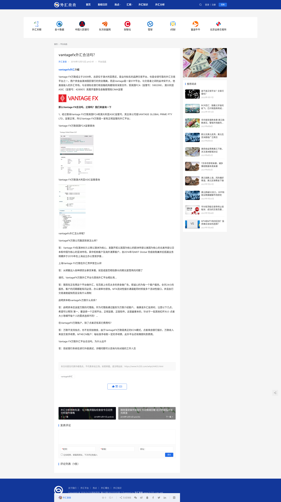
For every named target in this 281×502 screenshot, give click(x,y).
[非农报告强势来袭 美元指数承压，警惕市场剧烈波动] (192, 120)
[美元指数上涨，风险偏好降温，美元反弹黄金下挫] (192, 177)
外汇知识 (143, 4)
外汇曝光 (105, 488)
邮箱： (104, 449)
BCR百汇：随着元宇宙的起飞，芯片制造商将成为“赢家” (212, 108)
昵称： (65, 449)
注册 (214, 4)
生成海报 (126, 497)
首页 (88, 4)
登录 (207, 4)
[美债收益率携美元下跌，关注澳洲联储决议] (192, 148)
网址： (143, 449)
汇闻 (129, 4)
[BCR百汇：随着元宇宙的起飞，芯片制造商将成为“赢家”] (192, 105)
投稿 (223, 5)
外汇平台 (84, 488)
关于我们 (72, 488)
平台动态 (102, 61)
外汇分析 (160, 4)
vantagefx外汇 (67, 69)
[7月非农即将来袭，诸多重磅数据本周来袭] (192, 163)
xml (161, 492)
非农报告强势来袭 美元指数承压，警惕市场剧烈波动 (212, 123)
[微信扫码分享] (135, 497)
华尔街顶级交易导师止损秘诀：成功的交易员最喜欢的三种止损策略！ (212, 209)
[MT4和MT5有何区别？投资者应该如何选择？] (192, 221)
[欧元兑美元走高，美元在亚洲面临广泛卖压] (192, 134)
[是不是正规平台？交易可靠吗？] (192, 91)
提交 (169, 455)
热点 (117, 4)
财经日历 (102, 4)
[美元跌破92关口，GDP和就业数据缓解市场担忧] (192, 192)
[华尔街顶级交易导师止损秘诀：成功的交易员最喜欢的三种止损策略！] (192, 206)
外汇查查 (63, 61)
